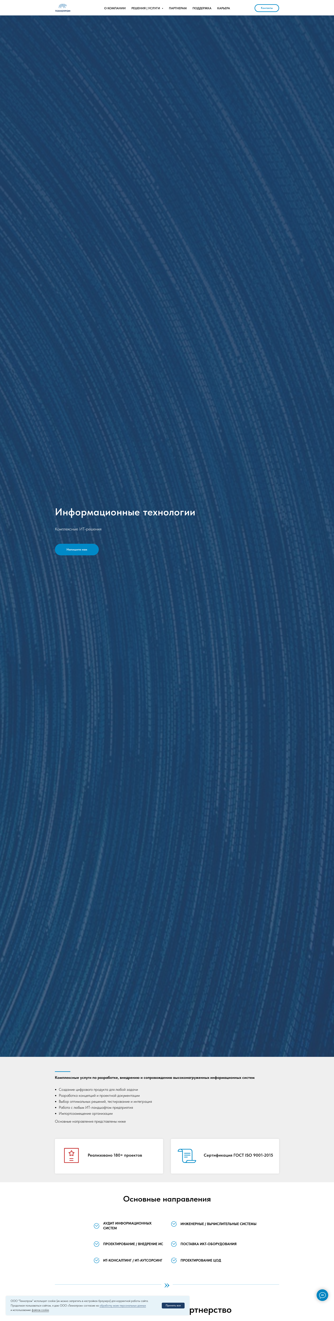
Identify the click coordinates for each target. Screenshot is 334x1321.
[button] (77, 549)
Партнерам (178, 8)
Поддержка (202, 8)
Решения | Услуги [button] (146, 8)
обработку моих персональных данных (123, 1305)
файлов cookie (40, 1310)
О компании (115, 8)
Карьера (223, 8)
